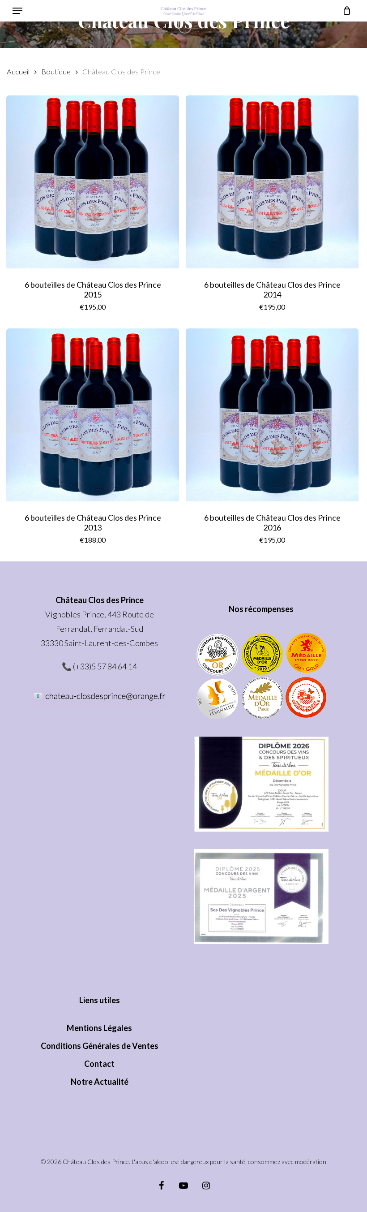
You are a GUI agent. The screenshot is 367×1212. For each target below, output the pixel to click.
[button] (17, 10)
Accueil (18, 71)
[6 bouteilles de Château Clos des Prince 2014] (272, 181)
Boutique (56, 71)
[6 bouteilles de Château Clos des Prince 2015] (92, 181)
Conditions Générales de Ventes (99, 1046)
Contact (99, 1064)
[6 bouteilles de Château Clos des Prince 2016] (272, 414)
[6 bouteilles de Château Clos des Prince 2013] (92, 414)
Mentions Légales (99, 1028)
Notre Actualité (99, 1082)
